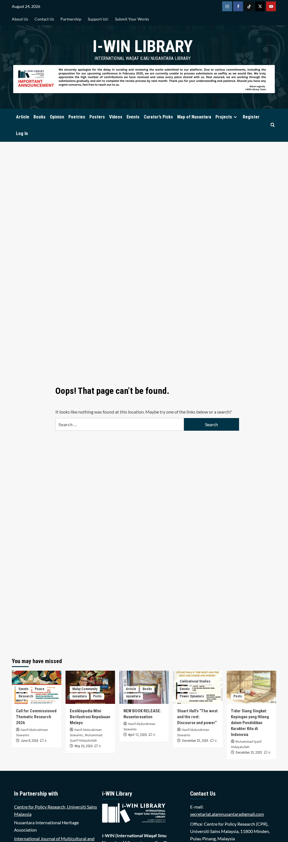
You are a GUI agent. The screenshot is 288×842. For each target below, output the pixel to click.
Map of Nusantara (194, 117)
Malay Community (84, 689)
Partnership (70, 19)
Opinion (57, 117)
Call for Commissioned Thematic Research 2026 (36, 716)
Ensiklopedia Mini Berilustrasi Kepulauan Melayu (90, 716)
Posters (97, 117)
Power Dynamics (192, 696)
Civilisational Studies (195, 681)
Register (251, 117)
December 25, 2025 (195, 741)
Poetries (76, 117)
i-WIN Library (143, 46)
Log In (22, 133)
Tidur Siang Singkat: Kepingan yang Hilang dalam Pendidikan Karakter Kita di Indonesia (250, 722)
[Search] (272, 125)
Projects (223, 117)
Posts (97, 696)
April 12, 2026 (137, 735)
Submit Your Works (132, 19)
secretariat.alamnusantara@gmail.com (227, 814)
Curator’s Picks (158, 117)
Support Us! (98, 19)
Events (133, 117)
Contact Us (44, 19)
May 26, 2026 (84, 746)
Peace (39, 689)
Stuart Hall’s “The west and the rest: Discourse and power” (197, 716)
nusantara (79, 696)
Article (22, 117)
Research (26, 696)
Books (39, 117)
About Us (20, 19)
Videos (115, 117)
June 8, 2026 (29, 741)
